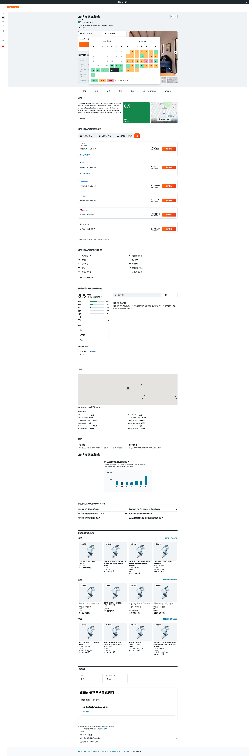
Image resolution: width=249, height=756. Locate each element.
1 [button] (116, 52)
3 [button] (93, 56)
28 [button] (112, 70)
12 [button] (102, 61)
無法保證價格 (103, 729)
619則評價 (89, 22)
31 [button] (93, 75)
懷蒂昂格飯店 (87, 712)
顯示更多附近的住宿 (171, 538)
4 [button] (146, 52)
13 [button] (107, 61)
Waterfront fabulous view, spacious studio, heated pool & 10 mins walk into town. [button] (164, 644)
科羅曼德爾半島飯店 (115, 751)
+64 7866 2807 (83, 28)
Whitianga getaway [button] (135, 642)
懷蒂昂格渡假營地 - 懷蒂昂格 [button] (113, 603)
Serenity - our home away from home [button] (89, 604)
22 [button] (116, 66)
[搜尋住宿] (3, 17)
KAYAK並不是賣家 (86, 735)
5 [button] (102, 56)
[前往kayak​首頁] (13, 7)
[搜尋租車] (3, 21)
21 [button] (112, 66)
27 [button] (107, 70)
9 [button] (121, 56)
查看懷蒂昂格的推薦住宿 (170, 619)
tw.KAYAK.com (82, 751)
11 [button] (98, 61)
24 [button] (93, 70)
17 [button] (93, 66)
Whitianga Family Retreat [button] (87, 562)
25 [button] (98, 70)
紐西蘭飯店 (105, 751)
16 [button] (121, 61)
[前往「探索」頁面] (3, 31)
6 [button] (107, 56)
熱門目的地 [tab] (96, 700)
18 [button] (98, 66)
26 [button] (102, 70)
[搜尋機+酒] (3, 25)
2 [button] (121, 52)
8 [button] (116, 56)
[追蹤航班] (3, 35)
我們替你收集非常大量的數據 (90, 738)
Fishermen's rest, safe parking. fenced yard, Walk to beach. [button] (163, 604)
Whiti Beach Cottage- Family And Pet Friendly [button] (139, 604)
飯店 (89, 751)
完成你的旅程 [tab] (85, 700)
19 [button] (102, 66)
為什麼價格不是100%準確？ (89, 742)
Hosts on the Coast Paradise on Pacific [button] (89, 643)
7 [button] (127, 56)
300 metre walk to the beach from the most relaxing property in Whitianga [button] (139, 563)
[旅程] (3, 41)
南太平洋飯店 (96, 751)
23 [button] (121, 66)
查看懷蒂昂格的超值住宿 (170, 579)
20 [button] (107, 66)
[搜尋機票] (3, 13)
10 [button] (93, 61)
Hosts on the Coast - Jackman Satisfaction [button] (162, 562)
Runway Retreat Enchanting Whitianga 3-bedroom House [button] (113, 643)
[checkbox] (88, 353)
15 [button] (116, 61)
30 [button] (121, 70)
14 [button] (112, 61)
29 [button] (116, 70)
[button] (247, 2)
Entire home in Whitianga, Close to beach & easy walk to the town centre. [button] (115, 563)
